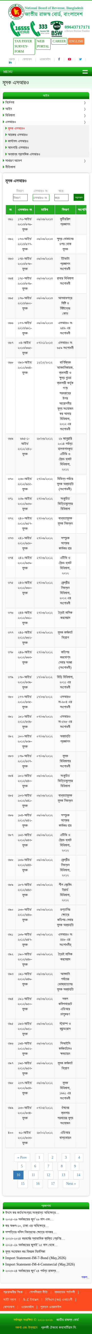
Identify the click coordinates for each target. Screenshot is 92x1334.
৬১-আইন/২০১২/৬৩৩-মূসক (25, 1138)
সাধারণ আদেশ (13, 161)
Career (59, 41)
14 (78, 1175)
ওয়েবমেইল (45, 59)
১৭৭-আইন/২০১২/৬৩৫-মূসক (25, 702)
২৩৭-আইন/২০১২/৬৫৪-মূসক (25, 1088)
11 (33, 1175)
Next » (71, 1184)
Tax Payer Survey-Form (23, 46)
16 (38, 1184)
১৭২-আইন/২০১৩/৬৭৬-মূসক (25, 224)
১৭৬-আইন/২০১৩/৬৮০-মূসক (25, 303)
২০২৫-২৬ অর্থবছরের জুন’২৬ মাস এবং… (29, 1219)
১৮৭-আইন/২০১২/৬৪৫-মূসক (25, 890)
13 (63, 1175)
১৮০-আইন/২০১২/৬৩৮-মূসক (25, 741)
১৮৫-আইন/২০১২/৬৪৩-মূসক (25, 840)
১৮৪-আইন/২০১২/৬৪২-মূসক (25, 820)
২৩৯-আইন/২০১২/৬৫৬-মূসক (25, 504)
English (76, 41)
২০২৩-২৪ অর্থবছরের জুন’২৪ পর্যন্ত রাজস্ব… (32, 1271)
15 (23, 1184)
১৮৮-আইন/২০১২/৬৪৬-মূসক (25, 915)
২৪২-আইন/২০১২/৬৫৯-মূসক (25, 563)
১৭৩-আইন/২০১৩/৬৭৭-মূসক (25, 244)
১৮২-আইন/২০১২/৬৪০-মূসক (25, 781)
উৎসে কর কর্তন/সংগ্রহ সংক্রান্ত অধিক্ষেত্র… (32, 1213)
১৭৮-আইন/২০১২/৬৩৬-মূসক (25, 682)
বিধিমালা (10, 115)
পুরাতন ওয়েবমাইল (50, 1307)
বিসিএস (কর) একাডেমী (58, 1299)
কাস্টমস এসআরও (18, 141)
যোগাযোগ (27, 59)
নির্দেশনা (9, 102)
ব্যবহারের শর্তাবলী (64, 1292)
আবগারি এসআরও (18, 147)
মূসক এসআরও (16, 128)
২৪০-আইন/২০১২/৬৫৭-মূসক (25, 523)
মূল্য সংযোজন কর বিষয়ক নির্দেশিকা (25, 1251)
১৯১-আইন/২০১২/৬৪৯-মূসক (25, 979)
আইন (8, 109)
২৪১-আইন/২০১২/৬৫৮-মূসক (25, 543)
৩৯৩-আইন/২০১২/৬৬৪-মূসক (25, 367)
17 (53, 1184)
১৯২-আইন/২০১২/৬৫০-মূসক (25, 1004)
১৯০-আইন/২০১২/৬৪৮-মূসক (25, 959)
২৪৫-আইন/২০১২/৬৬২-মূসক (25, 637)
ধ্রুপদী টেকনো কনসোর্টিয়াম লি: (59, 1327)
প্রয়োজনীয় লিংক (12, 1292)
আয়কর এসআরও (18, 135)
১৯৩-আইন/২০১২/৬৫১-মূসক (25, 1029)
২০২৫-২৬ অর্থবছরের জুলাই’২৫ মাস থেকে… (31, 1245)
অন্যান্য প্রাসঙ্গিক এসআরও (24, 154)
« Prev (22, 1157)
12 (48, 1175)
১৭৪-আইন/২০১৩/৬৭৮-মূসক (25, 264)
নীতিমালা (10, 167)
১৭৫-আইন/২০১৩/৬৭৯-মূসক (25, 283)
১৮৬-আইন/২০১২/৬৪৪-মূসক (25, 865)
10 (18, 1175)
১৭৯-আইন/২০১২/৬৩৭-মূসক (25, 761)
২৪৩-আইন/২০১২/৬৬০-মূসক (25, 588)
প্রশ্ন (12, 59)
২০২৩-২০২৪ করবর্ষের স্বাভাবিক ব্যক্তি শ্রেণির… (35, 1238)
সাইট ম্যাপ (9, 1299)
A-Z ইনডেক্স (30, 1299)
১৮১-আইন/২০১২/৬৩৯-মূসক (25, 722)
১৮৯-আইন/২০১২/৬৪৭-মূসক (25, 939)
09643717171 (77, 27)
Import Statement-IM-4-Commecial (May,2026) (40, 1264)
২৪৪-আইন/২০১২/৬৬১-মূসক (25, 618)
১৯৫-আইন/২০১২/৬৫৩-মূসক (25, 1068)
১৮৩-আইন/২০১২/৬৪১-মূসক (25, 801)
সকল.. (85, 1277)
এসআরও (10, 122)
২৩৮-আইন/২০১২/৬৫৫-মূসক (25, 484)
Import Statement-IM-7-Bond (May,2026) (35, 1258)
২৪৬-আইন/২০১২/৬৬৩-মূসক (25, 657)
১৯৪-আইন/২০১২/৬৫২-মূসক (25, 1048)
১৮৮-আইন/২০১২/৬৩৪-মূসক (25, 1113)
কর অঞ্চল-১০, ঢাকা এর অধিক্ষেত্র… (27, 1226)
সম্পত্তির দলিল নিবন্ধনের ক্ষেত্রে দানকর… (30, 1232)
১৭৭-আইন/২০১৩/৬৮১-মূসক (25, 328)
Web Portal (43, 43)
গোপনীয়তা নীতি (38, 1292)
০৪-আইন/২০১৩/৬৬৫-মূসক (25, 348)
